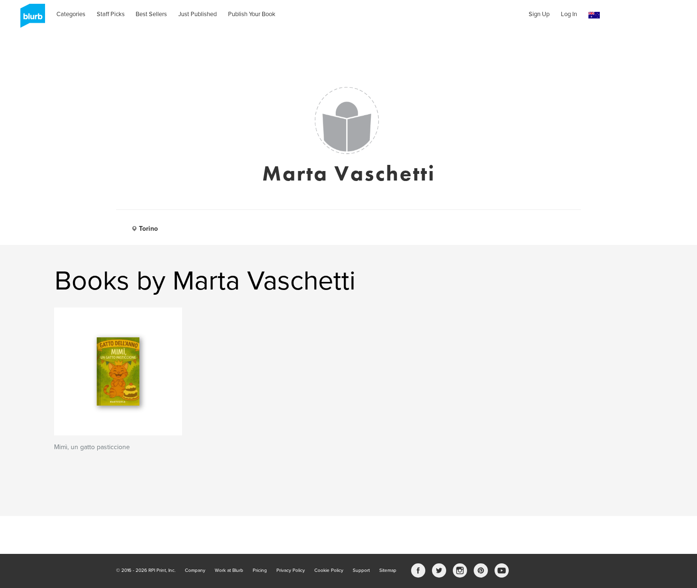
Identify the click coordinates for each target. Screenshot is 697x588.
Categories (70, 14)
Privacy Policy (290, 570)
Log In (569, 14)
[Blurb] (30, 19)
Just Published (197, 14)
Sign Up (539, 14)
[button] (594, 15)
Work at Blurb (229, 570)
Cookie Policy (328, 570)
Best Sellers (151, 14)
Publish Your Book (251, 14)
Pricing (260, 570)
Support (361, 570)
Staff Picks (111, 14)
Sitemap (387, 570)
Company (195, 570)
